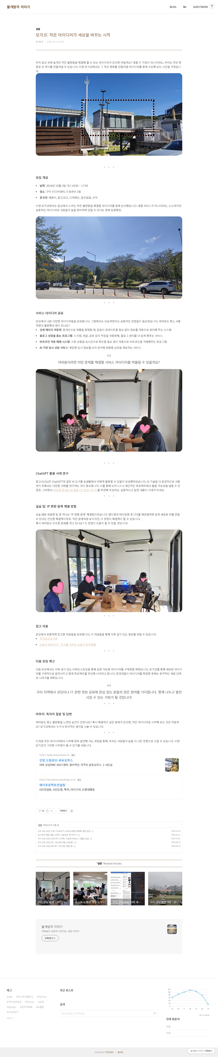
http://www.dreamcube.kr (54, 754)
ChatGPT (13, 1012)
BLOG (173, 7)
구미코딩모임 (14, 1001)
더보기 (9, 1018)
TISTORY (110, 1052)
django (12, 1007)
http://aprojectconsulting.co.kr (57, 779)
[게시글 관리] (51, 810)
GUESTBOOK (200, 7)
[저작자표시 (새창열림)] (71, 811)
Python (42, 996)
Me (184, 7)
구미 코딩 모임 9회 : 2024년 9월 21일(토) (55, 842)
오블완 (40, 1007)
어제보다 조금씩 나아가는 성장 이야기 (60, 931)
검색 (154, 1013)
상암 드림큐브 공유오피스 (56, 760)
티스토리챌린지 (25, 996)
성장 (40, 825)
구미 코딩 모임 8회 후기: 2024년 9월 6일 (55, 846)
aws (10, 996)
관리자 (120, 1052)
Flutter (30, 1001)
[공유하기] (47, 810)
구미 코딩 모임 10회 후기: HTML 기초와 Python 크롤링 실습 (63, 838)
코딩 (42, 1001)
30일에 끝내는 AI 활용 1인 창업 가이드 (75, 490)
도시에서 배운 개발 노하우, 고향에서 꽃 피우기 (57, 834)
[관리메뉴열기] (212, 6)
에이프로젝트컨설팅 (52, 785)
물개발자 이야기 (18, 6)
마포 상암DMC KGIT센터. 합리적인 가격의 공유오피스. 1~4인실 (76, 765)
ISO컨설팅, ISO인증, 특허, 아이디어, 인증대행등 (67, 789)
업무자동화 (26, 1007)
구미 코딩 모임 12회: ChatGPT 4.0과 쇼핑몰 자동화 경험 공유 (64, 831)
